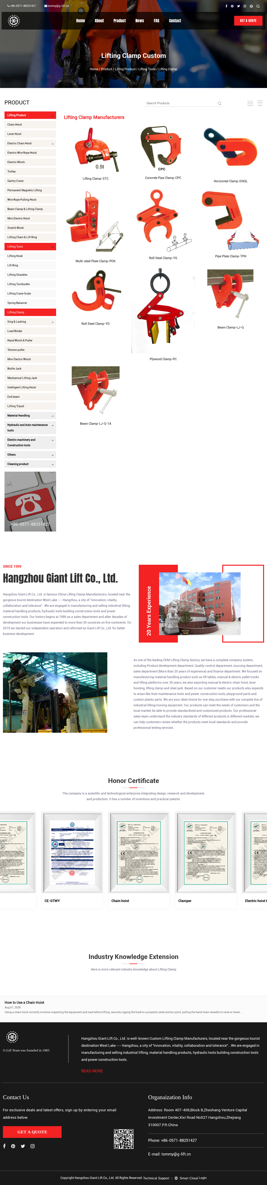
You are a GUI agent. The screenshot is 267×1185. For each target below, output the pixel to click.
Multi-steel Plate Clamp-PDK (96, 261)
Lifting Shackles (17, 274)
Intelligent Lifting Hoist (21, 387)
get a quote (32, 1131)
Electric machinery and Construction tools (21, 442)
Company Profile (107, 28)
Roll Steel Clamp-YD (96, 324)
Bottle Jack (14, 368)
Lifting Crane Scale (19, 293)
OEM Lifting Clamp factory (181, 660)
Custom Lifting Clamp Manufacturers (178, 1038)
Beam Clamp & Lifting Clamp (25, 209)
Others (11, 454)
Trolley (11, 171)
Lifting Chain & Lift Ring (22, 237)
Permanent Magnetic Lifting (24, 190)
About (99, 21)
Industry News (146, 28)
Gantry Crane (15, 180)
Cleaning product (18, 464)
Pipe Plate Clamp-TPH (230, 256)
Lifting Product (125, 69)
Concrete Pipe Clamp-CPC (163, 178)
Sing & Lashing (16, 321)
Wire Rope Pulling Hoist (21, 199)
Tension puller (16, 349)
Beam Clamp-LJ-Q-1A (95, 424)
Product (120, 21)
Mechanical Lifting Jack (22, 378)
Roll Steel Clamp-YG (163, 258)
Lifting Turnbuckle (18, 284)
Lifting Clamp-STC (95, 178)
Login (203, 1178)
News (139, 21)
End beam (13, 396)
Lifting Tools (147, 69)
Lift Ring (12, 265)
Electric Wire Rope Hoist (22, 152)
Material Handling (18, 415)
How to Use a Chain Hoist (24, 1002)
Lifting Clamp (15, 312)
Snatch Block (15, 227)
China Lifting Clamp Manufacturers (82, 594)
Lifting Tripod (15, 406)
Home (80, 21)
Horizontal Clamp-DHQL (231, 181)
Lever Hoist (14, 134)
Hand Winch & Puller (19, 340)
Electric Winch (16, 162)
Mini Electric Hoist (18, 218)
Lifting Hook (15, 256)
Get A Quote (248, 20)
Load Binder (14, 331)
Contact (175, 21)
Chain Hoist (14, 124)
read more (92, 1071)
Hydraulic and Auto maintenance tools (27, 427)
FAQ (156, 21)
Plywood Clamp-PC (163, 359)
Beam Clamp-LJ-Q (231, 327)
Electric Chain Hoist (19, 143)
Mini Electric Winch (19, 359)
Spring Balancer (17, 302)
